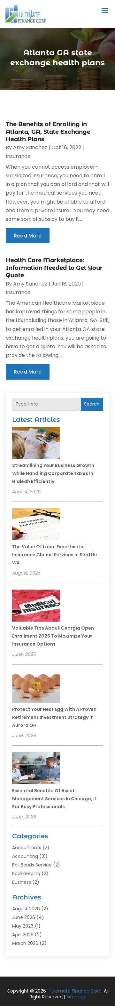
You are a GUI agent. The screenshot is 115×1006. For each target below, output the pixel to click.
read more (28, 235)
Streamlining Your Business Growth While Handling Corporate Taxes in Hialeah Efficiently (53, 473)
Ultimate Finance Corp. (77, 991)
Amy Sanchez (30, 147)
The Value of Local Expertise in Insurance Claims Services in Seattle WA (54, 554)
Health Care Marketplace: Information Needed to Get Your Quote (54, 268)
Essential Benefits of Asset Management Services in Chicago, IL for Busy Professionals (54, 798)
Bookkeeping (26, 873)
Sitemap (75, 997)
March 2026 (25, 943)
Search (92, 404)
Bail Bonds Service (32, 865)
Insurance (18, 156)
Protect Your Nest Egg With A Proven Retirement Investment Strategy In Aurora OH (54, 717)
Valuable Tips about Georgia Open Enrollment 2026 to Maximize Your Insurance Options (53, 636)
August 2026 (26, 908)
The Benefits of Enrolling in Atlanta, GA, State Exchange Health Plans (48, 132)
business (21, 882)
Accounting (25, 856)
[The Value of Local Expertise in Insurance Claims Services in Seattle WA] (36, 525)
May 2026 (23, 926)
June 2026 (23, 917)
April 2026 (23, 934)
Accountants (26, 847)
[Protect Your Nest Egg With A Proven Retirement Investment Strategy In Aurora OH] (36, 688)
